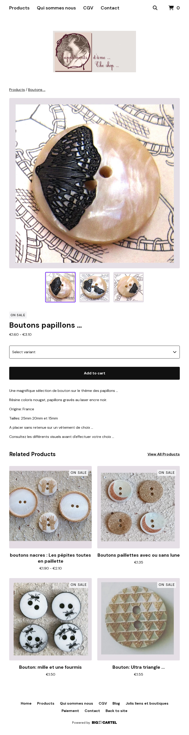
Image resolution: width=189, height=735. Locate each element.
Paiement (70, 710)
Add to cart (94, 373)
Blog (116, 703)
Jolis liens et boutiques (147, 703)
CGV (88, 8)
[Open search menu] (155, 8)
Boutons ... (36, 89)
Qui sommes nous (56, 8)
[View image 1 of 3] (60, 287)
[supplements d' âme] (94, 51)
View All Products (164, 454)
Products (19, 8)
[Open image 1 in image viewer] (94, 183)
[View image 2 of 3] (94, 287)
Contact (110, 8)
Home (26, 703)
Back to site (116, 710)
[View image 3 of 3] (128, 287)
